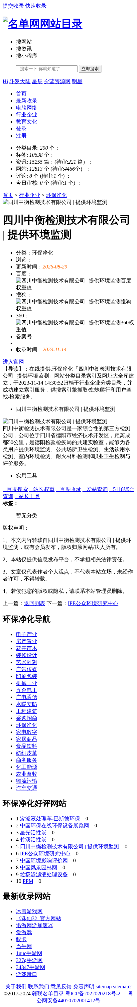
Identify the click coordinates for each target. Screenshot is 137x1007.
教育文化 (26, 121)
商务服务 (26, 760)
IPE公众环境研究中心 (93, 603)
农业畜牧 (26, 774)
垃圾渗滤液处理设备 (44, 874)
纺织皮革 (26, 753)
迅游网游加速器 (34, 925)
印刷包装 (26, 676)
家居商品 (26, 739)
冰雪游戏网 (29, 911)
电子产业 (26, 634)
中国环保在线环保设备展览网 (54, 825)
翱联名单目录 (48, 993)
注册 (21, 135)
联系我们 (38, 986)
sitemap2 (122, 986)
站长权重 (42, 489)
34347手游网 (30, 967)
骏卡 (21, 939)
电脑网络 (26, 107)
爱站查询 (95, 489)
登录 (21, 128)
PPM (28, 881)
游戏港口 (26, 974)
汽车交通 (26, 788)
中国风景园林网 (38, 867)
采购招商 (26, 718)
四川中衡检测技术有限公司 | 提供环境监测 (69, 846)
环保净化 (56, 195)
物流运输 (26, 781)
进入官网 (13, 362)
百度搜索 (15, 489)
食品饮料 (26, 746)
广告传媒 (26, 669)
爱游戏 (24, 932)
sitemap (104, 986)
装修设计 (26, 655)
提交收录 (13, 6)
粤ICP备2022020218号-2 (92, 993)
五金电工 (26, 690)
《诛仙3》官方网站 (38, 918)
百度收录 (68, 489)
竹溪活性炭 (33, 839)
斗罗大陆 (20, 81)
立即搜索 (90, 68)
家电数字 (26, 732)
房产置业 (26, 641)
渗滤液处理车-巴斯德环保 (50, 818)
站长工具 (27, 496)
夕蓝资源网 (57, 81)
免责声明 (83, 986)
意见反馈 (61, 986)
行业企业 (26, 114)
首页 (21, 93)
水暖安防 (26, 704)
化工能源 (26, 767)
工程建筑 (26, 711)
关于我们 (16, 986)
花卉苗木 (26, 648)
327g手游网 (29, 960)
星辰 (37, 81)
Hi (5, 81)
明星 (77, 81)
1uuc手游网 (29, 953)
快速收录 (36, 6)
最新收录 (26, 100)
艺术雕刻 (26, 662)
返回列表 (34, 603)
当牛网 (24, 946)
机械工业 (26, 683)
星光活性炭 (33, 832)
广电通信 (26, 697)
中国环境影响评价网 (44, 860)
